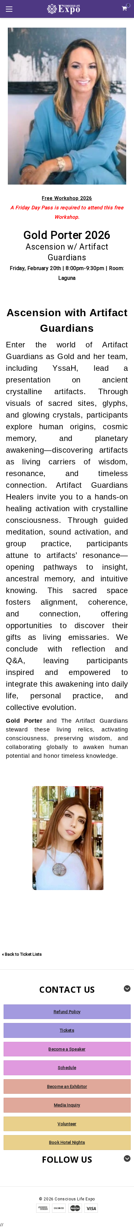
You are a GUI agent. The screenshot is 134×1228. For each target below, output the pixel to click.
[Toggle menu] (9, 9)
